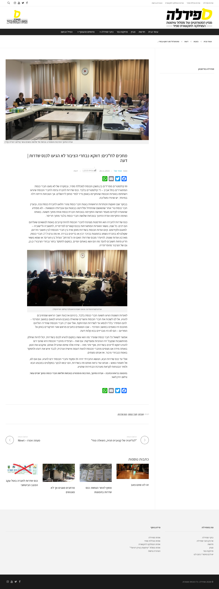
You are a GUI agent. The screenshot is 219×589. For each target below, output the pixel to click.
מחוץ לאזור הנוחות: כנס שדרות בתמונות (99, 490)
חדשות (142, 32)
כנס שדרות (122, 414)
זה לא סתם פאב (140, 485)
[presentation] (77, 99)
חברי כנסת (132, 414)
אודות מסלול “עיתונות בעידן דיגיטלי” (145, 547)
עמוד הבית (153, 32)
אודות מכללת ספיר (152, 540)
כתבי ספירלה (107, 32)
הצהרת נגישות (154, 551)
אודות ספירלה (154, 537)
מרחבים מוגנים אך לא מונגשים (63, 490)
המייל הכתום (66, 32)
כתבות (196, 41)
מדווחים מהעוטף (87, 32)
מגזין (133, 32)
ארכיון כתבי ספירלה (205, 540)
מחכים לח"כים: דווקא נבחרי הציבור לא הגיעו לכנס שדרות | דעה (77, 158)
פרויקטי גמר (122, 32)
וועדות (140, 414)
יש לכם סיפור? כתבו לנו (203, 554)
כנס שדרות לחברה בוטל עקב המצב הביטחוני (22, 483)
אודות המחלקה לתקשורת (149, 544)
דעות (186, 41)
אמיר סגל (118, 170)
